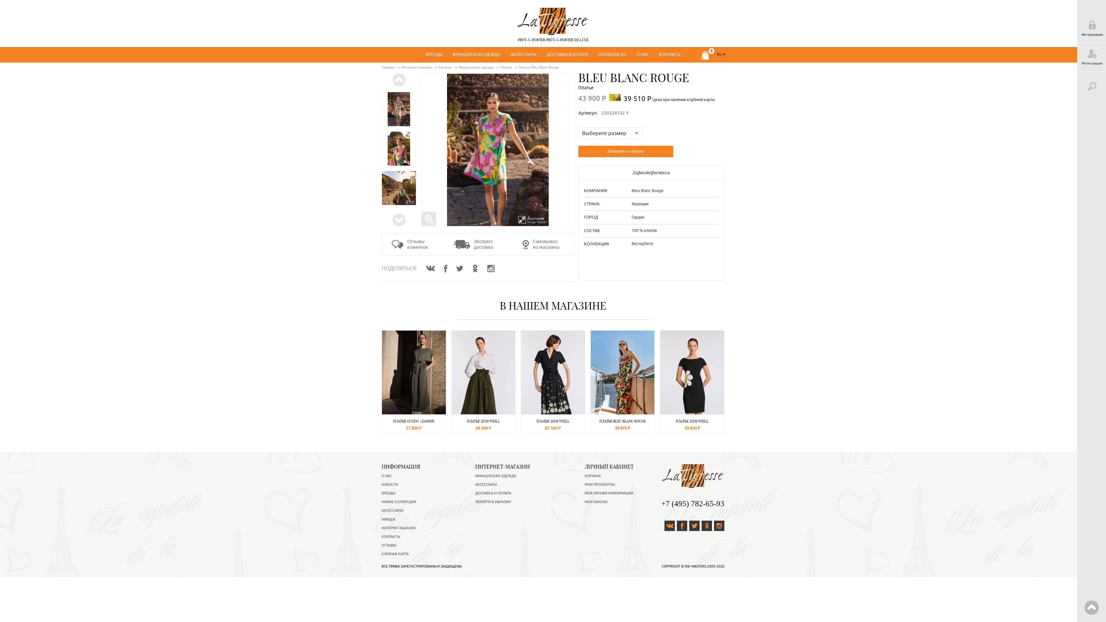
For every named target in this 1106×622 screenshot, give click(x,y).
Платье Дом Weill (483, 421)
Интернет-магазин (399, 528)
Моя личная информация (609, 493)
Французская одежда (476, 54)
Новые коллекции (399, 502)
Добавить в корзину (625, 151)
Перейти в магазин (493, 502)
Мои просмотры (600, 484)
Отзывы (389, 545)
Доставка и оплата (567, 54)
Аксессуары (523, 54)
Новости (390, 484)
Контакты (669, 54)
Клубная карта (395, 554)
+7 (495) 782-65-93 (692, 503)
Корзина (593, 476)
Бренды (434, 54)
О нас (643, 54)
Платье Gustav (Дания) (414, 421)
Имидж (388, 519)
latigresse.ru (612, 54)
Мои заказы (596, 502)
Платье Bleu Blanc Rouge (622, 421)
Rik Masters (695, 566)
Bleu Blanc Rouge (633, 78)
